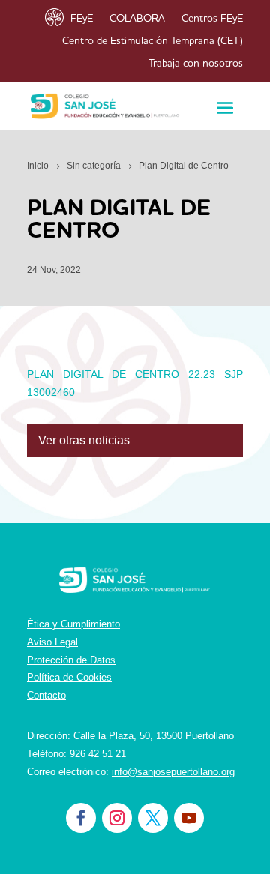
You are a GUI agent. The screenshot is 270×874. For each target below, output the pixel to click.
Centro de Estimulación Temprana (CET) (152, 41)
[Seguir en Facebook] (81, 818)
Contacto (46, 695)
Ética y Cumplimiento (73, 624)
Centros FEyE (212, 18)
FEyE (81, 18)
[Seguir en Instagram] (117, 818)
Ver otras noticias (84, 440)
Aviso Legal (52, 642)
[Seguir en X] (153, 818)
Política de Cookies (69, 677)
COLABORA (137, 18)
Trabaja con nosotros (195, 63)
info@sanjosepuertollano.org (173, 771)
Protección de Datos (71, 660)
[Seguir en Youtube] (189, 818)
